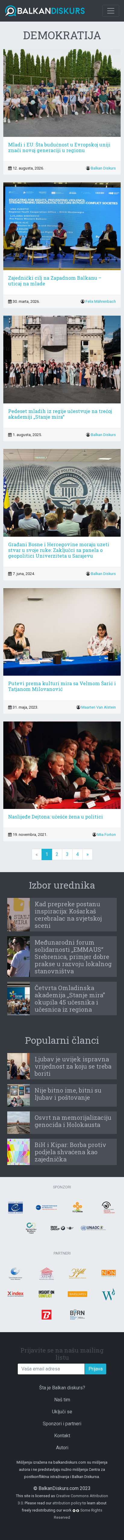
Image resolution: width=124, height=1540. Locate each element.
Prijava (95, 1369)
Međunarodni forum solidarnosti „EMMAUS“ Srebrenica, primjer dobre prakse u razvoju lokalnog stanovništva (73, 956)
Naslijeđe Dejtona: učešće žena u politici (55, 816)
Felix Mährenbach (100, 301)
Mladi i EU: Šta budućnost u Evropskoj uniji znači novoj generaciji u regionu (59, 147)
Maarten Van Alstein (98, 707)
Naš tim (62, 1400)
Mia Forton (106, 834)
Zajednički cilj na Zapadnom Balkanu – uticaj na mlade (54, 281)
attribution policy (67, 1503)
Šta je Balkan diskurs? (62, 1388)
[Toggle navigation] (110, 11)
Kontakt (62, 1435)
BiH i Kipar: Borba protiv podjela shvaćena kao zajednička (70, 1152)
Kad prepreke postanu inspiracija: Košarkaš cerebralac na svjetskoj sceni (68, 914)
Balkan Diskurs (103, 168)
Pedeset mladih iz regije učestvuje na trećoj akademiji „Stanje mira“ (60, 414)
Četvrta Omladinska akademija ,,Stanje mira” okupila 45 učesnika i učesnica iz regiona (70, 998)
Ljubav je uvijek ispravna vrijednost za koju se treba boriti (73, 1066)
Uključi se (62, 1412)
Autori (62, 1447)
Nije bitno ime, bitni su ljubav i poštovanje (68, 1093)
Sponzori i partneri (62, 1423)
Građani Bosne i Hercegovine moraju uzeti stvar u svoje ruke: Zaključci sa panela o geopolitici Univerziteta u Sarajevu (58, 550)
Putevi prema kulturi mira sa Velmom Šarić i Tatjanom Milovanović (62, 686)
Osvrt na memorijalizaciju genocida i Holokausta (73, 1121)
